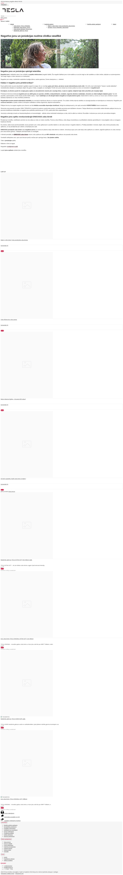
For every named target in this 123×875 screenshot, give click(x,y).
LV (1, 3)
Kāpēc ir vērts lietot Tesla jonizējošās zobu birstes (61, 26)
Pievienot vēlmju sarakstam (8, 570)
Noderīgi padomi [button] (48, 24)
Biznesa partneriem (9, 836)
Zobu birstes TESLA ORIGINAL (22, 26)
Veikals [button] (12, 24)
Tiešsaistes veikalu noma (7, 873)
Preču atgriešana (8, 845)
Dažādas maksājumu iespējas (12, 820)
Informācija (4, 822)
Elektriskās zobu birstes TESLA (22, 27)
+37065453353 (8, 866)
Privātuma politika (9, 833)
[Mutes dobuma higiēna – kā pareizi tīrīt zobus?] (27, 397)
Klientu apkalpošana (6, 839)
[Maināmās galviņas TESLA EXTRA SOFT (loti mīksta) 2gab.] (27, 558)
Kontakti (6, 851)
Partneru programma (9, 847)
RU (3, 3)
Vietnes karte (7, 850)
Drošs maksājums (9, 813)
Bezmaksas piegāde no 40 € (12, 817)
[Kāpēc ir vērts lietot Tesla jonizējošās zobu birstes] (27, 238)
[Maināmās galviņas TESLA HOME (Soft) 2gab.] (27, 716)
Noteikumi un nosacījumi (10, 830)
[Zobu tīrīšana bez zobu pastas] (27, 318)
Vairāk (2, 251)
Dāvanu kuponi (8, 848)
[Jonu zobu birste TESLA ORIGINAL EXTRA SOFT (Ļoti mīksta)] (27, 637)
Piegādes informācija (9, 828)
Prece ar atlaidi (8, 843)
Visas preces (11, 491)
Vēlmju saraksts (8, 860)
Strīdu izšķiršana (8, 835)
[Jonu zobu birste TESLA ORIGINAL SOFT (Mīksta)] (27, 796)
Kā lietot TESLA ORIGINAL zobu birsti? (58, 27)
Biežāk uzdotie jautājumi (94, 24)
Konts (2, 854)
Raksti (114, 24)
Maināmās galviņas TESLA (21, 30)
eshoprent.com (19, 873)
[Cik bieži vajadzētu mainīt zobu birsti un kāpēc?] (27, 477)
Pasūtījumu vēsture (9, 859)
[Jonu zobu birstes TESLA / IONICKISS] (13, 14)
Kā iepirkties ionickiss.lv (10, 827)
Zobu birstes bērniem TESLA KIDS (23, 29)
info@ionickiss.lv (8, 867)
